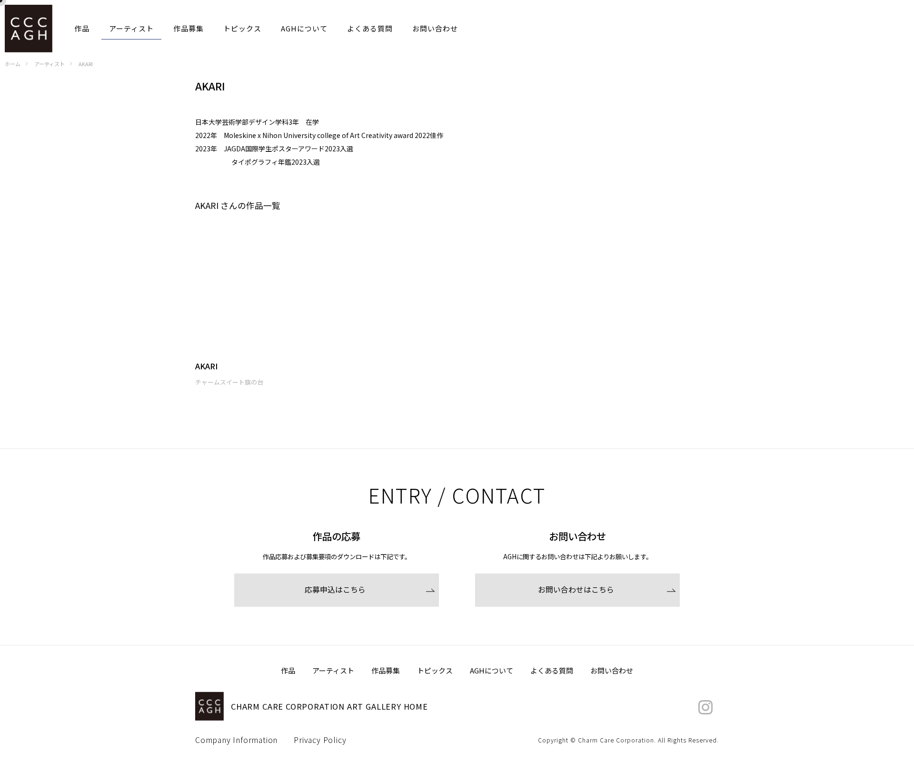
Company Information (236, 740)
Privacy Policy (320, 740)
